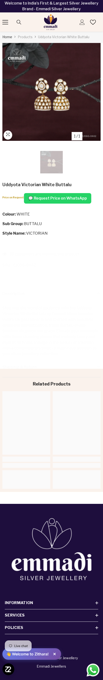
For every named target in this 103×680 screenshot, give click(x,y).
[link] (26, 465)
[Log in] (82, 22)
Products (25, 37)
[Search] (19, 22)
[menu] (5, 22)
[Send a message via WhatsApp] (93, 670)
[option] (51, 92)
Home (7, 37)
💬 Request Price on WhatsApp (57, 198)
